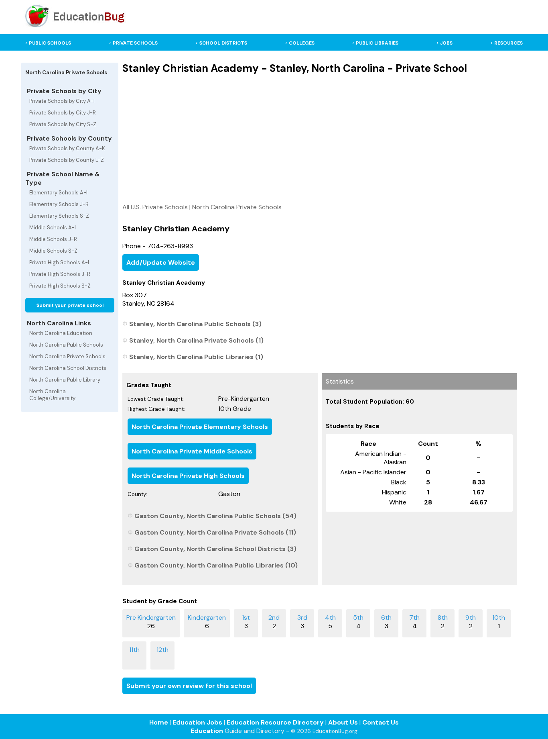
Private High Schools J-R (59, 274)
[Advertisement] (319, 138)
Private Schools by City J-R (62, 112)
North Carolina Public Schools (66, 344)
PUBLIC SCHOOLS (50, 43)
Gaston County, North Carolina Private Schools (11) (215, 532)
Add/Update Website (160, 262)
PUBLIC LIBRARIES (377, 43)
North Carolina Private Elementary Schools (200, 427)
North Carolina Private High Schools (188, 476)
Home (158, 722)
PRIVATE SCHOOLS (135, 43)
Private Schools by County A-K (67, 148)
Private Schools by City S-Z (62, 124)
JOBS (446, 43)
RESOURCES (508, 43)
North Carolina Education (60, 333)
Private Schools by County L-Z (66, 160)
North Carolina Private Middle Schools (192, 451)
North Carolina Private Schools (67, 356)
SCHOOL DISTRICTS (223, 43)
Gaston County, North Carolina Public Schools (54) (215, 516)
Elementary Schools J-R (59, 204)
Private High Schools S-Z (60, 285)
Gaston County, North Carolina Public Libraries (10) (216, 565)
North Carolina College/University (52, 395)
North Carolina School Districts (67, 368)
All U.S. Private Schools (155, 207)
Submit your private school (70, 305)
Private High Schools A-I (59, 262)
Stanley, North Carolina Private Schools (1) (196, 340)
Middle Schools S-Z (53, 250)
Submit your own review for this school (189, 686)
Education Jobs (197, 722)
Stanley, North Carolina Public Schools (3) (195, 324)
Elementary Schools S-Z (59, 215)
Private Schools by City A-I (62, 101)
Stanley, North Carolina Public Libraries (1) (196, 357)
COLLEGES (302, 43)
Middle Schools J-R (53, 239)
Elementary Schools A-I (58, 192)
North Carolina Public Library (64, 379)
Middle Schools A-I (52, 227)
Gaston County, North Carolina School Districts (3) (215, 549)
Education (207, 731)
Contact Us (380, 722)
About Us (343, 722)
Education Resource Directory (275, 722)
